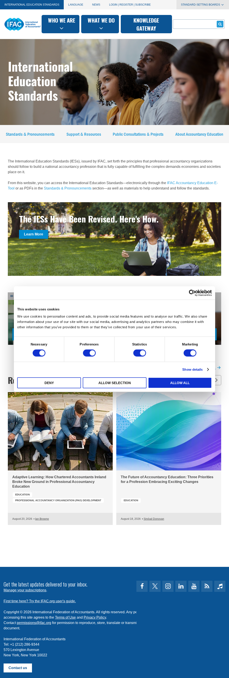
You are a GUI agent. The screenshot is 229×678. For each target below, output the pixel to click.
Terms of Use (65, 617)
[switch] (89, 353)
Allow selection (114, 383)
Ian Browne (42, 518)
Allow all (180, 383)
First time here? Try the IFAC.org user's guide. (40, 601)
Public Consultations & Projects (138, 134)
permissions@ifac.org (34, 623)
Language (75, 4)
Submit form (220, 24)
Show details (192, 369)
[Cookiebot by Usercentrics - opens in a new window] (192, 293)
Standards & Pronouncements (30, 134)
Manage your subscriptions (25, 590)
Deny (49, 383)
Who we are (61, 20)
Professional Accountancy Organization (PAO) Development (58, 500)
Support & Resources (83, 134)
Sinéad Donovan (154, 518)
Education (22, 494)
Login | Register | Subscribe (130, 4)
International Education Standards (31, 4)
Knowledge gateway (146, 24)
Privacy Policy (95, 617)
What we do (101, 20)
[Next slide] (216, 380)
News (96, 4)
